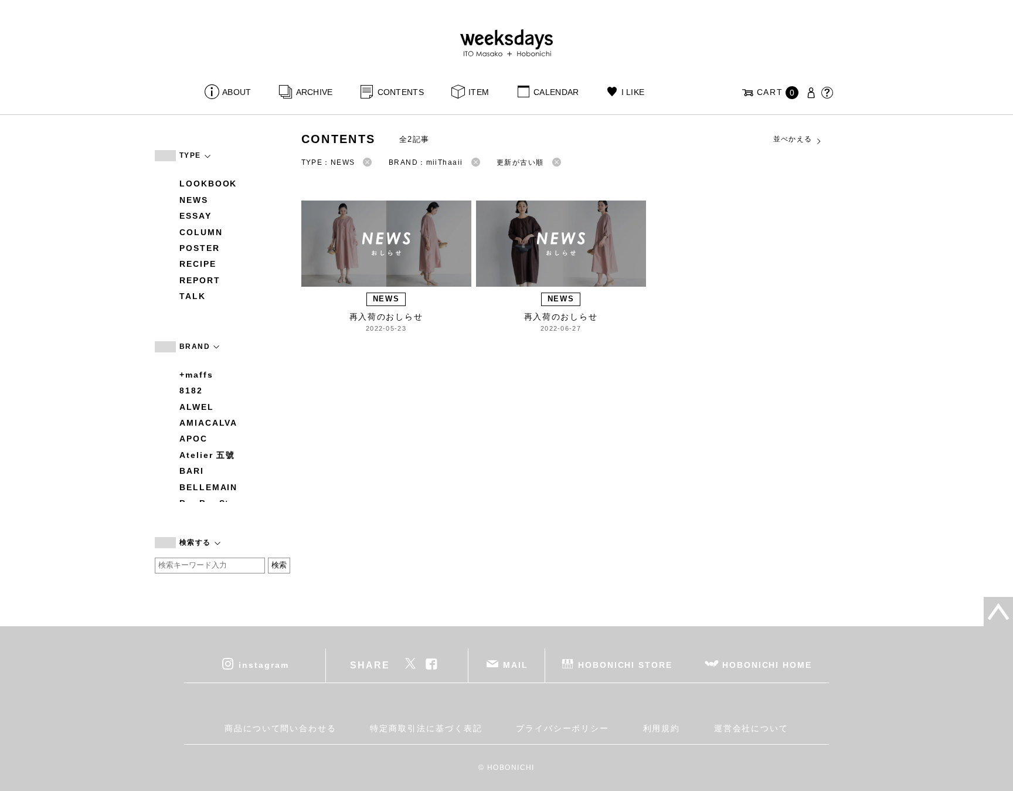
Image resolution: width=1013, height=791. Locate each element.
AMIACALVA (208, 422)
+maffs (196, 374)
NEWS (193, 200)
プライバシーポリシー (562, 728)
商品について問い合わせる (280, 728)
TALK (192, 296)
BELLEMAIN (208, 487)
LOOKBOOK (208, 183)
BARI (191, 471)
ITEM (478, 92)
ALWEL (196, 407)
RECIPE (197, 264)
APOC (193, 438)
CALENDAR (556, 92)
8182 (191, 390)
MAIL (515, 664)
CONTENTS (401, 92)
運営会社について (751, 728)
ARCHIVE (314, 92)
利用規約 (662, 728)
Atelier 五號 (207, 455)
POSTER (199, 248)
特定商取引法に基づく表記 (426, 728)
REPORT (199, 280)
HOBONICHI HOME (767, 664)
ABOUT (236, 92)
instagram (263, 664)
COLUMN (201, 232)
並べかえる (793, 139)
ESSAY (195, 215)
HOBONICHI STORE (625, 664)
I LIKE (632, 92)
